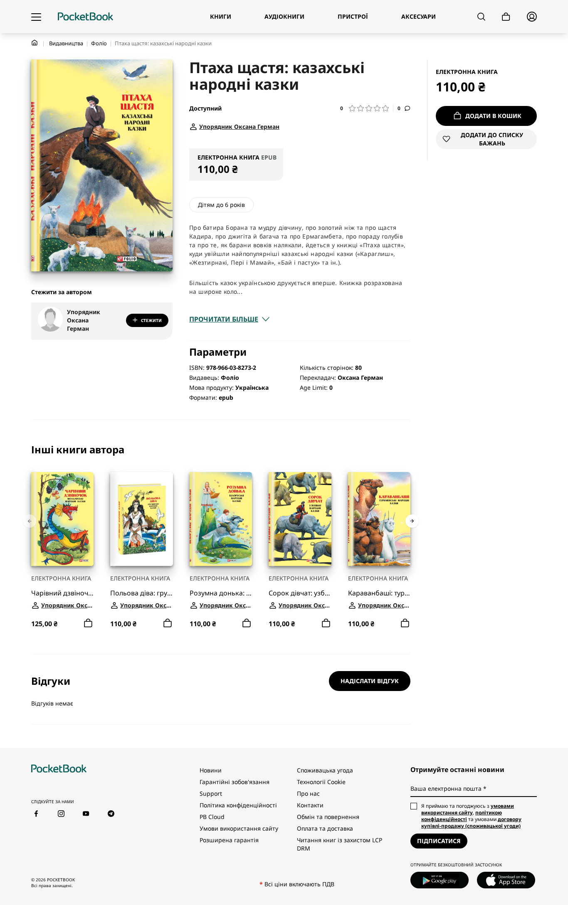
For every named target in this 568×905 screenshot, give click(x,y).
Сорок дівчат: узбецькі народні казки (300, 593)
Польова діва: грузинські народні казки (141, 593)
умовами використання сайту (467, 809)
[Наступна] (412, 521)
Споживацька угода (325, 770)
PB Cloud (212, 817)
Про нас (308, 793)
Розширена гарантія (229, 840)
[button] (366, 108)
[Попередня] (29, 521)
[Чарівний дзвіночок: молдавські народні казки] (62, 519)
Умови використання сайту (239, 828)
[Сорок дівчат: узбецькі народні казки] (300, 519)
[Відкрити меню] (36, 16)
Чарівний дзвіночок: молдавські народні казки (62, 593)
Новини (211, 770)
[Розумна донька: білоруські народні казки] (221, 519)
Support (211, 793)
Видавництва (66, 43)
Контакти (310, 805)
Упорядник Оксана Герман (83, 320)
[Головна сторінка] (85, 16)
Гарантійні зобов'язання (234, 782)
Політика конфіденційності (238, 805)
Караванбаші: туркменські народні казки (379, 593)
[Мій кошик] (506, 16)
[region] (221, 537)
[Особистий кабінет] (532, 17)
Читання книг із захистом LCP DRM (339, 844)
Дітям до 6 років (221, 205)
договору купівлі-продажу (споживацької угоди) (471, 822)
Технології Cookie (321, 782)
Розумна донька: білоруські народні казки (221, 593)
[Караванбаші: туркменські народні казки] (379, 519)
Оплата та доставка (325, 828)
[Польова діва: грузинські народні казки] (141, 519)
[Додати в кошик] (88, 622)
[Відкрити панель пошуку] (481, 16)
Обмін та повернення (328, 817)
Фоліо (99, 43)
